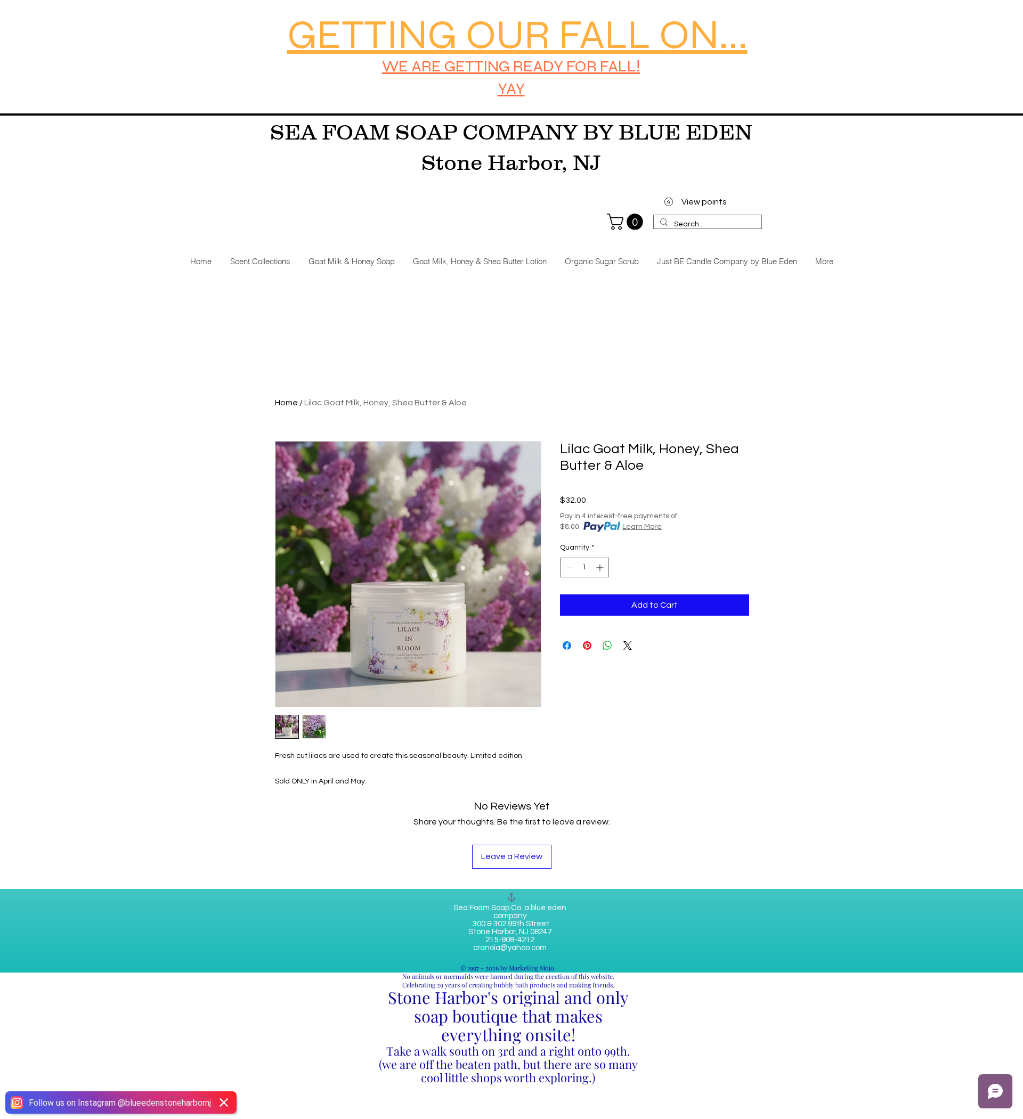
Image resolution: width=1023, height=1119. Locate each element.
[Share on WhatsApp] (607, 645)
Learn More (642, 526)
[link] (627, 222)
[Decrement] (568, 567)
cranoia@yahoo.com (510, 948)
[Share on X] (627, 645)
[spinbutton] (584, 567)
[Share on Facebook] (567, 645)
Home (286, 402)
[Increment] (600, 567)
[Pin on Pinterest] (587, 645)
